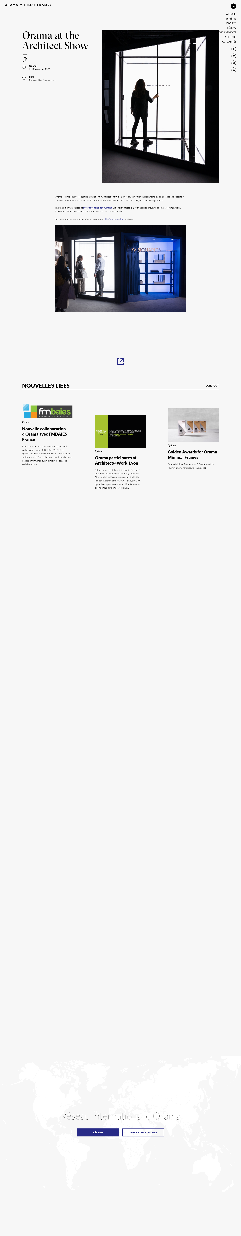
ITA (218, 6)
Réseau (231, 27)
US (225, 6)
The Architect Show (115, 218)
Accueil (231, 14)
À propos (230, 37)
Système (231, 18)
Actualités (229, 41)
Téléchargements (224, 32)
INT (231, 6)
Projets (231, 23)
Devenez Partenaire (143, 1132)
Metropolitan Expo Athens (97, 207)
